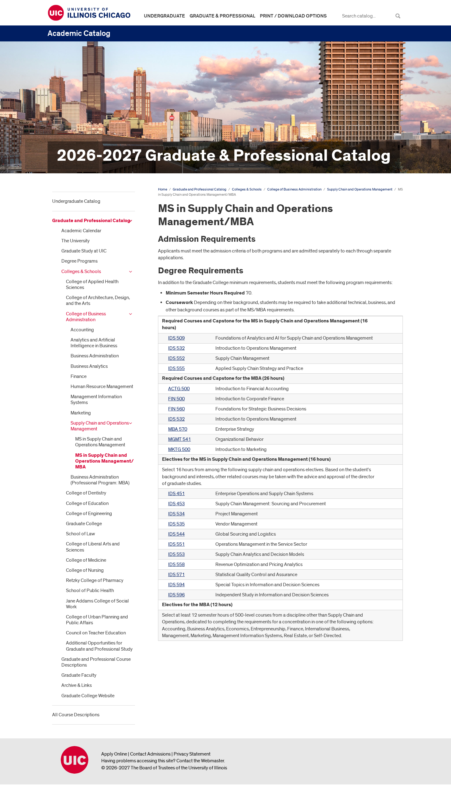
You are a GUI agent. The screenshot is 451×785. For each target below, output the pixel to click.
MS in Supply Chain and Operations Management (100, 442)
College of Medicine (86, 560)
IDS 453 (176, 504)
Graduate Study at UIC (83, 251)
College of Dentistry (86, 493)
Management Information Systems (96, 400)
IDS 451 (176, 494)
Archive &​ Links (76, 685)
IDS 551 (176, 544)
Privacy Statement (192, 754)
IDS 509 (176, 338)
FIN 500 (176, 399)
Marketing (81, 413)
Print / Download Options (293, 16)
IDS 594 (176, 585)
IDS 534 (176, 514)
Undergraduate (164, 16)
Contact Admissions (150, 754)
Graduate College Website (87, 696)
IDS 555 (176, 368)
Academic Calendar (81, 231)
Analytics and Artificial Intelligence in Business (94, 343)
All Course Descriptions (75, 715)
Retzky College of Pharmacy (94, 580)
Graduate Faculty (78, 675)
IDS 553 (176, 554)
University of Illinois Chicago (74, 760)
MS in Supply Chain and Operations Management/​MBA (104, 461)
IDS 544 (176, 534)
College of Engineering (89, 513)
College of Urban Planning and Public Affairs (97, 620)
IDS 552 (176, 358)
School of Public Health (90, 590)
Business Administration (95, 356)
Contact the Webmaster (200, 761)
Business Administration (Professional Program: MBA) (100, 480)
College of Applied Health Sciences (92, 285)
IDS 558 (176, 564)
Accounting (82, 330)
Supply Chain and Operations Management (100, 426)
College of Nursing (85, 570)
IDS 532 (176, 348)
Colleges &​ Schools (81, 271)
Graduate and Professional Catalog (91, 220)
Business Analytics (89, 366)
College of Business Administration (86, 317)
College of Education (87, 503)
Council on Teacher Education (96, 633)
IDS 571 (176, 574)
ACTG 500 (179, 389)
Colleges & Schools (247, 189)
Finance (79, 376)
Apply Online (114, 754)
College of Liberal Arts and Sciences (93, 547)
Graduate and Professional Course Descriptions (96, 662)
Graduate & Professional (222, 16)
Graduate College (84, 524)
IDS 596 (176, 595)
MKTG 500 (179, 449)
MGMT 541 (179, 439)
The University (75, 241)
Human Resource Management (102, 386)
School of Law (80, 534)
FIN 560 (176, 409)
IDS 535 (176, 524)
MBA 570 (177, 429)
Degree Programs (79, 261)
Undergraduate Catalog (76, 201)
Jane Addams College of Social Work (97, 604)
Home (162, 189)
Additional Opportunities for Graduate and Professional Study (99, 646)
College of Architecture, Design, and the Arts (98, 300)
